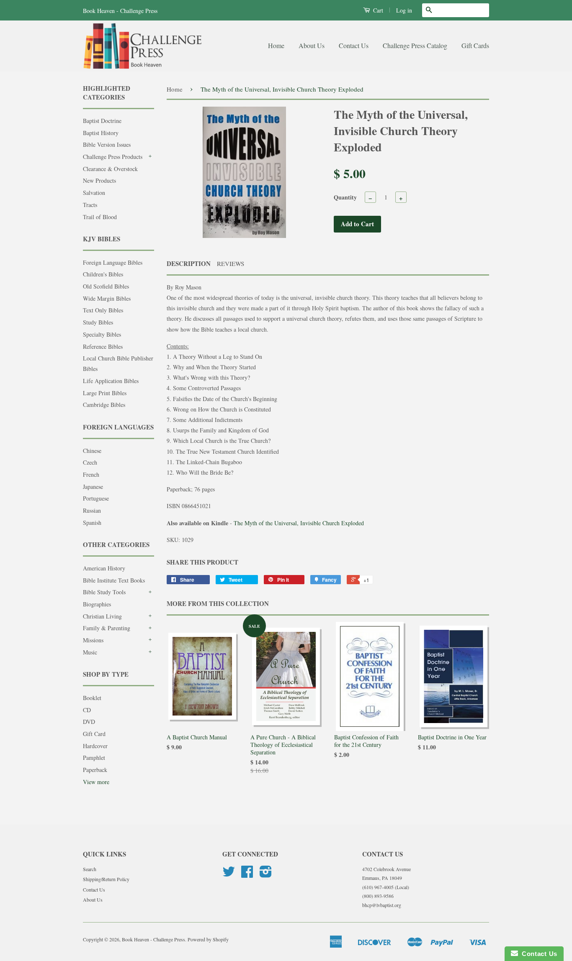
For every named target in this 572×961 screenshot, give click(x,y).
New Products (99, 180)
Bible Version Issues (107, 144)
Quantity (345, 197)
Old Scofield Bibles (106, 286)
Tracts (90, 205)
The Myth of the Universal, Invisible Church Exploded (299, 523)
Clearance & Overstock (110, 169)
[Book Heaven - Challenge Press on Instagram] (265, 874)
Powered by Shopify (208, 939)
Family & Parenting (106, 628)
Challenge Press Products (112, 157)
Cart (377, 10)
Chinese (92, 451)
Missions (93, 640)
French (91, 474)
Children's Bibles (103, 274)
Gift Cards (475, 45)
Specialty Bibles (102, 334)
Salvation (94, 193)
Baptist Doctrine (102, 121)
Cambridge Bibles (104, 405)
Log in (404, 10)
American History (104, 568)
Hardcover (95, 746)
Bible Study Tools (104, 592)
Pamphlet (94, 758)
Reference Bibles (103, 346)
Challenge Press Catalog (415, 45)
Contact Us (353, 45)
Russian (92, 510)
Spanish (92, 523)
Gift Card (94, 734)
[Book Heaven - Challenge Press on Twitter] (228, 874)
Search (89, 869)
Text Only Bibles (103, 310)
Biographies (97, 604)
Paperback (95, 770)
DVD (89, 722)
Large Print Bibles (104, 393)
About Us (312, 45)
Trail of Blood (100, 217)
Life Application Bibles (111, 381)
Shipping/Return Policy (106, 879)
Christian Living (102, 616)
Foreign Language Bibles (112, 262)
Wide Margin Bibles (107, 298)
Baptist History (101, 133)
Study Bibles (98, 322)
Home (276, 45)
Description (189, 263)
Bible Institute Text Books (114, 580)
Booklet (92, 698)
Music (90, 652)
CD (87, 710)
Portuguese (96, 498)
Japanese (93, 487)
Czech (90, 462)
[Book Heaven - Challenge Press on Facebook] (247, 874)
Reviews (230, 263)
